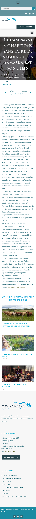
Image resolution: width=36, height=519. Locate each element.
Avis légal (6, 494)
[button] (18, 2)
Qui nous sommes (9, 475)
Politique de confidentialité (15, 497)
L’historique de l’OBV (11, 478)
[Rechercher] (33, 8)
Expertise (6, 484)
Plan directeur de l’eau (13, 488)
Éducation (7, 481)
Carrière (6, 491)
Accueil (5, 75)
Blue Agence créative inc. (8, 512)
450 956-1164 (10, 451)
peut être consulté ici (16, 287)
